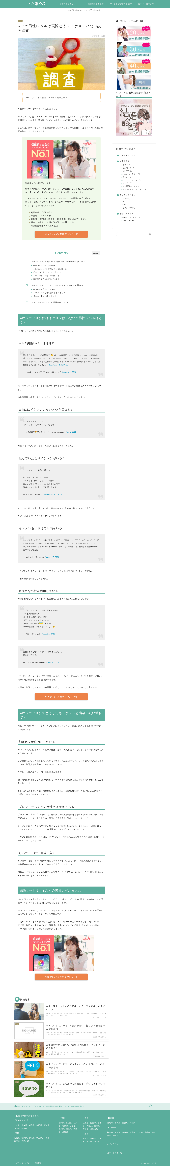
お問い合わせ (112, 1144)
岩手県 (32, 1125)
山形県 (17, 1128)
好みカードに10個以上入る (44, 296)
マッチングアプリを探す (121, 4)
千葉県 (47, 1138)
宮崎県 (147, 1132)
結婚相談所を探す (96, 4)
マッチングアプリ (128, 195)
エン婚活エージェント (131, 186)
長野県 (61, 1129)
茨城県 (17, 1138)
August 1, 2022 (54, 662)
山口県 (97, 1142)
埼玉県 (39, 1138)
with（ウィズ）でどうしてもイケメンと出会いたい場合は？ (58, 285)
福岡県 (110, 1132)
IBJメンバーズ (128, 168)
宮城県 (47, 1125)
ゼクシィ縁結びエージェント (134, 189)
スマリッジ (127, 183)
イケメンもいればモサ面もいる (46, 276)
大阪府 (89, 1126)
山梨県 (72, 1126)
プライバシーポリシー (23, 1163)
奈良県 (85, 1129)
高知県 (132, 1123)
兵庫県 (97, 1126)
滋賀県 (93, 1123)
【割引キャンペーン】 (130, 155)
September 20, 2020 (53, 494)
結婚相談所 (125, 161)
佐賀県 (117, 1132)
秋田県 (39, 1125)
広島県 (89, 1142)
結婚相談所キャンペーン (71, 4)
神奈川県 (25, 1141)
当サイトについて (146, 4)
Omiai (125, 202)
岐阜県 (69, 1129)
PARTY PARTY (129, 220)
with (20, 21)
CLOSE (95, 253)
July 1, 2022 (71, 432)
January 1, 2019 (69, 372)
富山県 (69, 1123)
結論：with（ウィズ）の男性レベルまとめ (50, 302)
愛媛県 (125, 1123)
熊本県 (132, 1132)
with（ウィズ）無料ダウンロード (61, 234)
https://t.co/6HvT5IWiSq (58, 365)
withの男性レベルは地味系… (45, 266)
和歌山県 (94, 1129)
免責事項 (38, 1163)
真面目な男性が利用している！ (46, 279)
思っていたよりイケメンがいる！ (47, 272)
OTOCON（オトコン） (132, 217)
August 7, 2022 (48, 634)
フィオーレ (127, 177)
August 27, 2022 (52, 557)
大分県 (140, 1132)
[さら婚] (38, 4)
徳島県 (110, 1123)
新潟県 (61, 1123)
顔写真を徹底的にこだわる (44, 289)
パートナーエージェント (132, 180)
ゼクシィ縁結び (129, 208)
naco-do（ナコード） (131, 174)
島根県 (93, 1138)
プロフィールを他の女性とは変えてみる (50, 293)
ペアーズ (126, 199)
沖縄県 (115, 1135)
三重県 (85, 1123)
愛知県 (65, 1132)
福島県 (24, 1128)
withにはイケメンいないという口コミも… (51, 269)
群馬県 (32, 1138)
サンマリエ (127, 171)
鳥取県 (85, 1138)
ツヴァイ (126, 165)
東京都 (17, 1141)
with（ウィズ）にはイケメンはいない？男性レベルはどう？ (58, 261)
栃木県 (24, 1138)
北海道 (17, 1125)
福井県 (65, 1126)
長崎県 (125, 1132)
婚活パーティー (127, 214)
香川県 (117, 1123)
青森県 (24, 1125)
